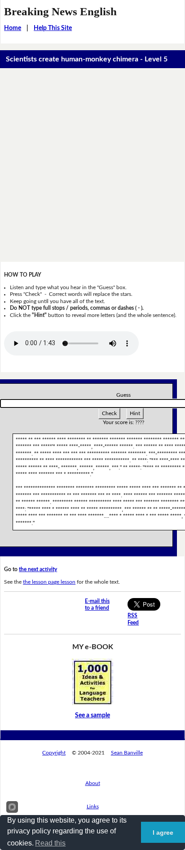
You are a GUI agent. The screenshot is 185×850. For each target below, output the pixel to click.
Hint (135, 413)
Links (93, 806)
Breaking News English (60, 11)
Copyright (54, 752)
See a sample (92, 715)
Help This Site (53, 28)
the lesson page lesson (49, 582)
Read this (50, 843)
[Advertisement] (92, 165)
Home (12, 28)
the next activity (38, 569)
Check (109, 413)
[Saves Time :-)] (92, 682)
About (92, 783)
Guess (123, 395)
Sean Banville (127, 752)
